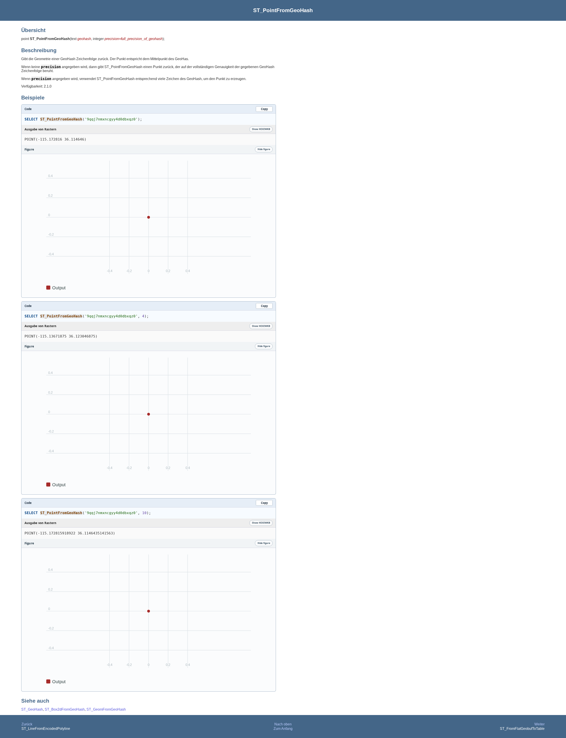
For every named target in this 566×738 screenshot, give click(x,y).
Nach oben (283, 724)
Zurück (26, 724)
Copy (264, 109)
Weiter (539, 724)
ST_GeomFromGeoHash (106, 709)
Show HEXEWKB (261, 129)
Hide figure (264, 149)
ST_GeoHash (32, 709)
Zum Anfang (283, 728)
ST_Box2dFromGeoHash (65, 709)
